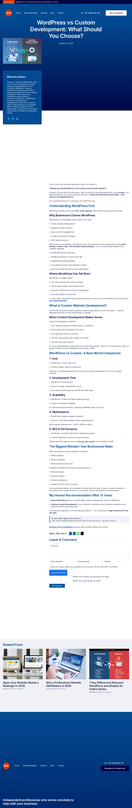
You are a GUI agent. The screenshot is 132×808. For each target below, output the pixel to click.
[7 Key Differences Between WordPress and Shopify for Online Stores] (109, 664)
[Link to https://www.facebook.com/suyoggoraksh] (8, 118)
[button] (4, 670)
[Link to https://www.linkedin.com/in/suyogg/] (17, 118)
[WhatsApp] (78, 533)
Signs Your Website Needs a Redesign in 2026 (21, 664)
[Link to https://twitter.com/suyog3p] (13, 118)
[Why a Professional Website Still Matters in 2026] (66, 664)
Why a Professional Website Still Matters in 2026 (37, 2)
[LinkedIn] (74, 533)
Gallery (25, 664)
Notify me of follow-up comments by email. (91, 577)
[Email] (82, 533)
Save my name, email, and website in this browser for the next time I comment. (84, 567)
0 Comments (19, 689)
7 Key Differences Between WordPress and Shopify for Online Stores (107, 664)
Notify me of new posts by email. (87, 581)
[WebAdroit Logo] (6, 763)
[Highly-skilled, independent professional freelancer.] (8, 10)
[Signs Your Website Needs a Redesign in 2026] (23, 664)
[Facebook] (70, 533)
